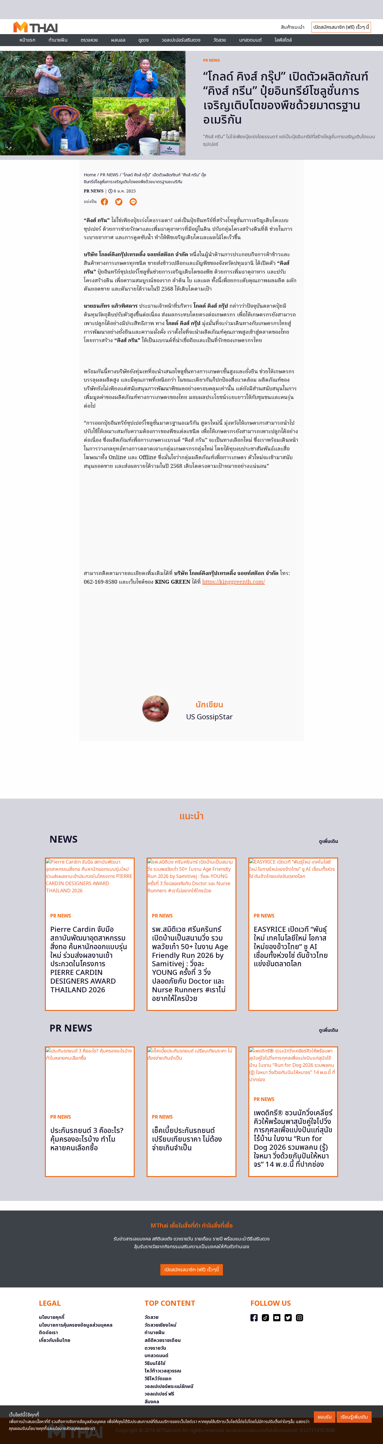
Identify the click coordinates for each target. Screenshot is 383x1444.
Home (90, 175)
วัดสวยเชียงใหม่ (160, 1325)
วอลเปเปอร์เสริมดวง (181, 40)
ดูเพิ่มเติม (328, 841)
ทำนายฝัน (58, 40)
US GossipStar (209, 717)
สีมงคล (152, 1401)
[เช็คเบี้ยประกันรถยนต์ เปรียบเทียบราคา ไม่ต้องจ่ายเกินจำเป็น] (191, 1078)
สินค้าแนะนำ (292, 27)
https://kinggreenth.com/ (233, 582)
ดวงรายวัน (155, 1348)
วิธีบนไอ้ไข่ (155, 1363)
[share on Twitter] (119, 201)
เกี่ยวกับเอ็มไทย (54, 1340)
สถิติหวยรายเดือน (163, 1340)
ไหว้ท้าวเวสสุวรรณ (163, 1371)
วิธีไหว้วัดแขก (158, 1378)
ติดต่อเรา (48, 1332)
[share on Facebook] (105, 201)
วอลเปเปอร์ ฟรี (159, 1394)
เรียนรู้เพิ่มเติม (354, 1417)
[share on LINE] (133, 201)
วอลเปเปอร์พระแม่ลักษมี (169, 1386)
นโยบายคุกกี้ (51, 1317)
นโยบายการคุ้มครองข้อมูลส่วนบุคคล (76, 1325)
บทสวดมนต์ (250, 40)
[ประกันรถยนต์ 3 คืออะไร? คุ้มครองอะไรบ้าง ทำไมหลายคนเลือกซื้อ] (90, 1078)
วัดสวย (220, 40)
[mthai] (35, 26)
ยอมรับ (325, 1417)
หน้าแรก (27, 40)
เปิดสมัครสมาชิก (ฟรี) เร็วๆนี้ (191, 1269)
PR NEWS (211, 60)
